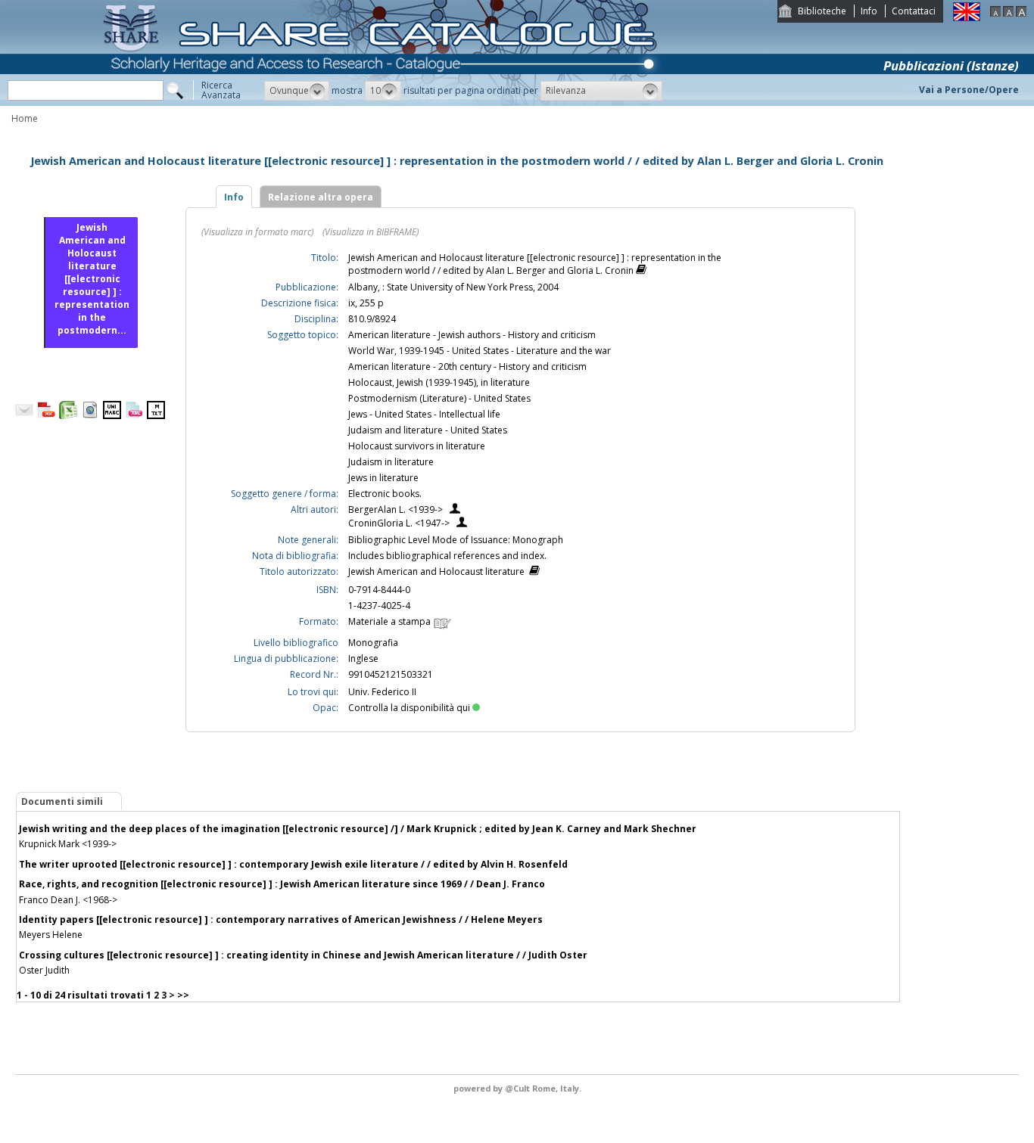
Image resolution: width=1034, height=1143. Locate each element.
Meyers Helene (51, 934)
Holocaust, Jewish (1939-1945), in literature (439, 382)
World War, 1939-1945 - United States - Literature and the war (479, 350)
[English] (966, 17)
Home (24, 118)
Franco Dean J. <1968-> (68, 899)
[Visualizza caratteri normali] (1008, 13)
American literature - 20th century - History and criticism (467, 366)
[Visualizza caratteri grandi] (1021, 13)
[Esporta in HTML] (90, 415)
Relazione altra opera (320, 197)
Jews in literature (383, 477)
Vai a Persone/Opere (969, 89)
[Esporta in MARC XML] (134, 415)
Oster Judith (44, 970)
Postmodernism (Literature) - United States (439, 398)
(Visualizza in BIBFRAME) (370, 231)
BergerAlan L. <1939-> (395, 509)
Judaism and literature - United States (427, 430)
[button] (296, 91)
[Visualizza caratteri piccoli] (995, 13)
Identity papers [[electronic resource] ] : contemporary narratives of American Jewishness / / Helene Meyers (281, 919)
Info (869, 11)
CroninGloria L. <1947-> (399, 523)
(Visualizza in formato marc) (257, 231)
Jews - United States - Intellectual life (424, 414)
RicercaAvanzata (221, 90)
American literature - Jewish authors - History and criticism (472, 334)
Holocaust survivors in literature (416, 445)
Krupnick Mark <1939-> (68, 843)
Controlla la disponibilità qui (409, 707)
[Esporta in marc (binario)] (112, 415)
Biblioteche (822, 11)
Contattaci (914, 11)
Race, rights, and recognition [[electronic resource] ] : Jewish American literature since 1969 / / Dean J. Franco (282, 883)
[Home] (383, 102)
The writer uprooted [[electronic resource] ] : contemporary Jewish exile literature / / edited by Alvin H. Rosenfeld (293, 864)
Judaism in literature (391, 461)
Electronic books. (385, 493)
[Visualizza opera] (641, 271)
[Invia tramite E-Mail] (24, 415)
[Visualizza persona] (455, 510)
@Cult (518, 1088)
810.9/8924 (372, 318)
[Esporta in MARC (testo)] (156, 415)
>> (183, 995)
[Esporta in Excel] (68, 415)
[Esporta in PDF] (46, 415)
